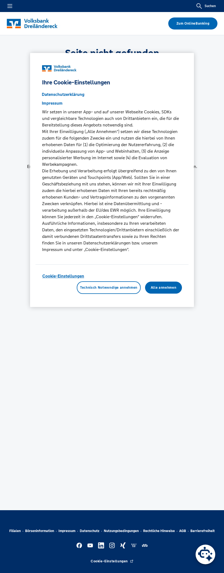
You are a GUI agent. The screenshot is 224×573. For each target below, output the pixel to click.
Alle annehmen (163, 287)
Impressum (66, 531)
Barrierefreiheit (202, 531)
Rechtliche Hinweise (159, 531)
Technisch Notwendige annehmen (108, 287)
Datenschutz (89, 531)
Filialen (15, 531)
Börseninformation (39, 531)
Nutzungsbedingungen (121, 531)
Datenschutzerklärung (63, 94)
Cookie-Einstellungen (63, 276)
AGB (182, 531)
